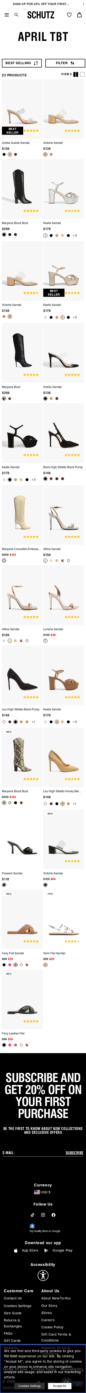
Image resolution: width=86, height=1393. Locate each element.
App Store (30, 1250)
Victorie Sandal (53, 143)
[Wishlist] (69, 15)
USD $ (45, 1192)
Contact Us (13, 1298)
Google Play (63, 1250)
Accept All (59, 1386)
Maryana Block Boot (15, 223)
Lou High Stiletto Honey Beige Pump (63, 791)
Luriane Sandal (53, 629)
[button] (15, 14)
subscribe (74, 1153)
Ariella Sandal (52, 387)
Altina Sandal (52, 549)
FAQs (8, 1333)
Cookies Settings (18, 1306)
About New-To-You (56, 1298)
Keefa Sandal (52, 223)
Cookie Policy (52, 1327)
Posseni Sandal (12, 873)
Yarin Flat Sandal (54, 953)
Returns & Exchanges (13, 1323)
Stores (46, 1313)
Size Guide (13, 1313)
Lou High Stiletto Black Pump (20, 709)
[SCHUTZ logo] (40, 14)
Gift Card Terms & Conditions (56, 1337)
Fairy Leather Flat (13, 1033)
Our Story (49, 1306)
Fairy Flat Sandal (13, 953)
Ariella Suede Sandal (16, 143)
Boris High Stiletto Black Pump (63, 467)
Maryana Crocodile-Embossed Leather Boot (22, 549)
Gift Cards (12, 1340)
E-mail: (9, 1153)
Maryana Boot (11, 387)
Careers (47, 1320)
